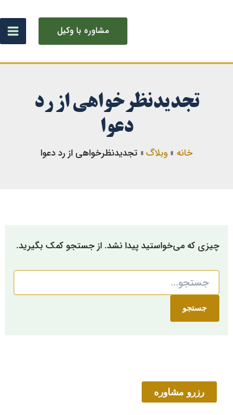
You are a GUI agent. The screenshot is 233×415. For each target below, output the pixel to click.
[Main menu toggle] (13, 31)
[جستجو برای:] (116, 283)
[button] (83, 31)
